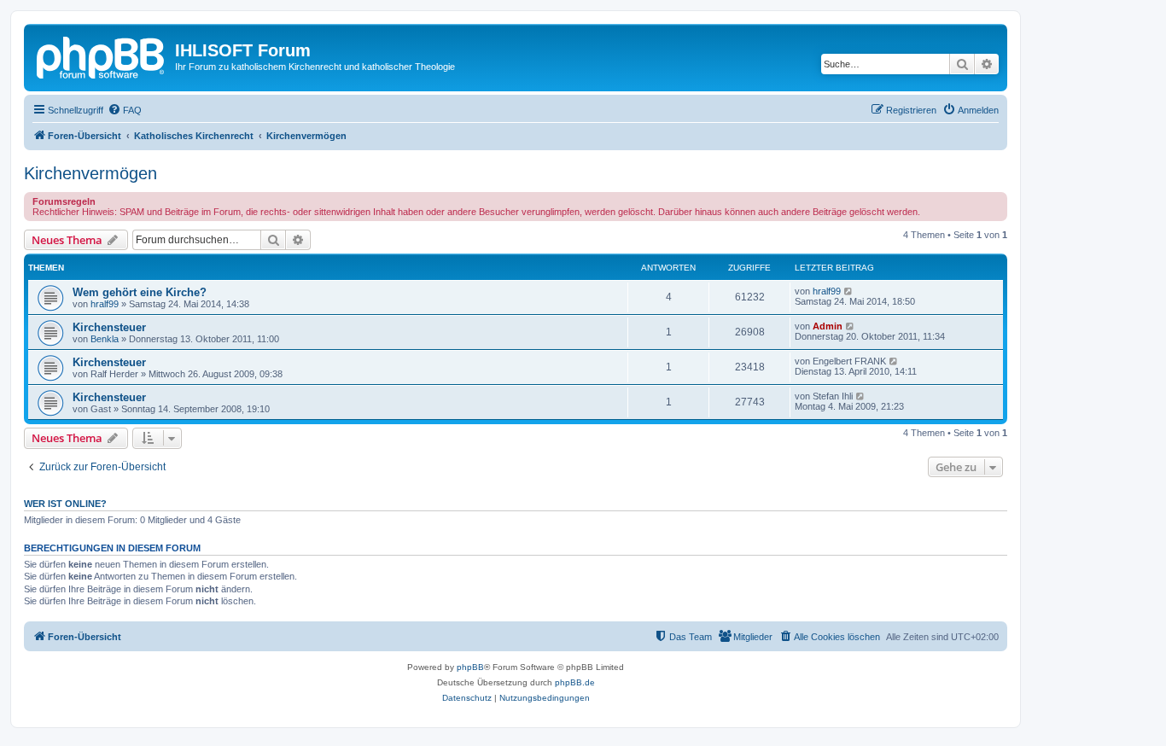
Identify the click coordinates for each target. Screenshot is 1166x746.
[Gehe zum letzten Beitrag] (848, 291)
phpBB (470, 667)
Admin (827, 326)
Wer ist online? (65, 503)
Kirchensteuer (109, 327)
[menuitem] (125, 110)
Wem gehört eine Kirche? (140, 292)
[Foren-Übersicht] (101, 55)
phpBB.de (575, 682)
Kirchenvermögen (90, 173)
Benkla (104, 339)
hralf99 (104, 304)
